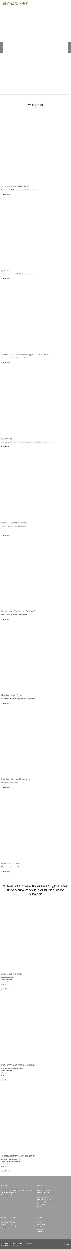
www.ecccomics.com (43, 1195)
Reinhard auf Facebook (8, 1227)
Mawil (39, 1227)
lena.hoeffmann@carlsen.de (9, 1195)
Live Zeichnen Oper (11, 695)
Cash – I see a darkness (14, 522)
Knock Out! (7, 438)
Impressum (15, 1245)
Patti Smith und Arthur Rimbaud (18, 1065)
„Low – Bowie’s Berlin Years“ (15, 186)
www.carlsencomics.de (43, 1190)
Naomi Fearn (41, 1224)
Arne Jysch (40, 1222)
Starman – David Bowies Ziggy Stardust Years (25, 354)
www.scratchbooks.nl (43, 1197)
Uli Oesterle (40, 1229)
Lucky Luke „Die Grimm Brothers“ (18, 611)
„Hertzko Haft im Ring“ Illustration (18, 1155)
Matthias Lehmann (43, 1231)
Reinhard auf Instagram (8, 1224)
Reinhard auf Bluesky (8, 1222)
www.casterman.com (43, 1192)
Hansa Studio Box (10, 863)
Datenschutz (6, 1245)
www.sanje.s (40, 1204)
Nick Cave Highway (11, 974)
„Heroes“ (5, 270)
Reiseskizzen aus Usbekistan (16, 779)
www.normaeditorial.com (44, 1202)
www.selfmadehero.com (44, 1199)
